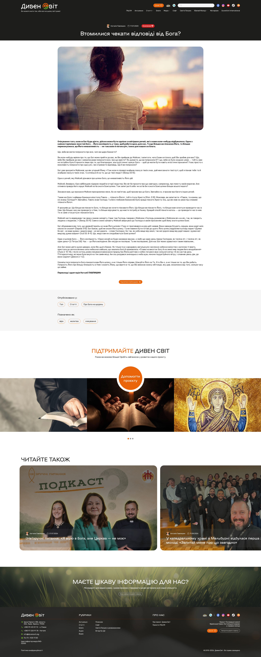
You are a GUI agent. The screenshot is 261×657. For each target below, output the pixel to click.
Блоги (158, 11)
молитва (74, 321)
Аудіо (81, 631)
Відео (81, 634)
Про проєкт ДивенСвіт (161, 622)
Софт (175, 11)
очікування (90, 321)
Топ (61, 304)
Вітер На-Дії (100, 631)
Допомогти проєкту (130, 378)
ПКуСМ (129, 11)
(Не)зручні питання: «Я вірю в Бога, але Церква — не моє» (76, 538)
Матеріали (214, 11)
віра (61, 321)
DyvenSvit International (231, 11)
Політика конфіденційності (32, 650)
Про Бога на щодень (93, 304)
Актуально (139, 11)
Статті (149, 11)
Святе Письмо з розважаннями (108, 628)
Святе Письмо (185, 11)
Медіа (166, 11)
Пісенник (99, 622)
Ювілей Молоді (200, 11)
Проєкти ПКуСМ (159, 625)
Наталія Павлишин (118, 26)
